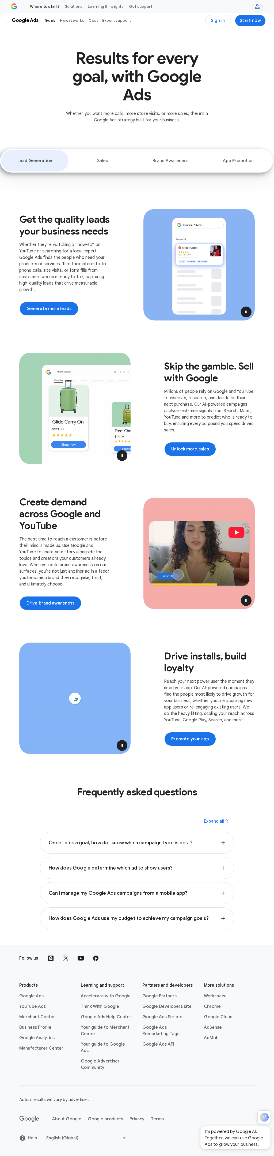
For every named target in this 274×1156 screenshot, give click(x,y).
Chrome (212, 1006)
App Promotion (238, 160)
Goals (50, 20)
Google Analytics (37, 1038)
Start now (250, 20)
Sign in (218, 20)
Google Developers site (167, 1006)
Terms (157, 1119)
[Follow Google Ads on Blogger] (50, 958)
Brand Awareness (170, 160)
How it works (72, 20)
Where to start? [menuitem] (45, 6)
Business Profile (35, 1027)
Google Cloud (218, 1017)
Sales (102, 160)
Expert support (116, 20)
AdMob (211, 1038)
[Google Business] (14, 6)
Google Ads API (158, 1044)
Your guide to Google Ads (103, 1047)
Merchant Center (37, 1017)
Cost (93, 20)
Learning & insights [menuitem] (106, 6)
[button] (246, 312)
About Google (66, 1119)
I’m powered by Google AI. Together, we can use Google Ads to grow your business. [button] (234, 1138)
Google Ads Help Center (106, 1017)
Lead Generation (34, 160)
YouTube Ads (32, 1006)
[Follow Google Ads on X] (65, 958)
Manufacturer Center (41, 1048)
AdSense (213, 1027)
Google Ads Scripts (162, 1017)
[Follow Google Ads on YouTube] (80, 958)
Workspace (215, 996)
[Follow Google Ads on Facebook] (95, 958)
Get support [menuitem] (141, 6)
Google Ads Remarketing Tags (160, 1030)
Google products (105, 1119)
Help (32, 1138)
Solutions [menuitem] (73, 6)
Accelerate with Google (106, 996)
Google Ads (31, 996)
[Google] (29, 1119)
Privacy (137, 1119)
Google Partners (159, 996)
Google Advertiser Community (100, 1064)
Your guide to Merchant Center (105, 1030)
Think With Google (100, 1006)
